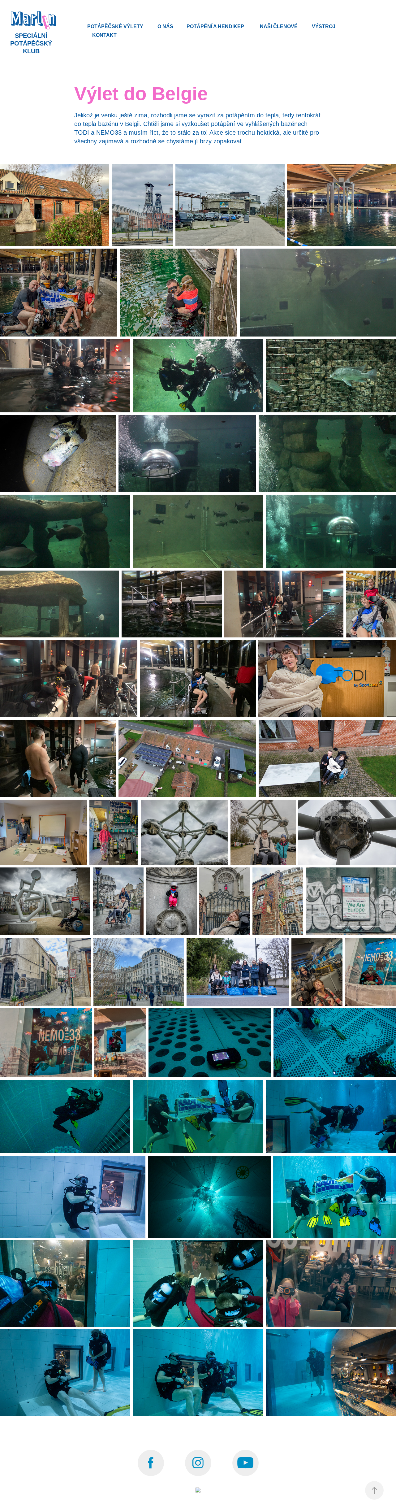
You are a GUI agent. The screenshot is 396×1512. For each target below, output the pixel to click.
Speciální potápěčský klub (32, 43)
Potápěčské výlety (115, 26)
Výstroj (323, 26)
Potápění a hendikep (215, 26)
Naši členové (279, 26)
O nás (165, 26)
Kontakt (104, 35)
